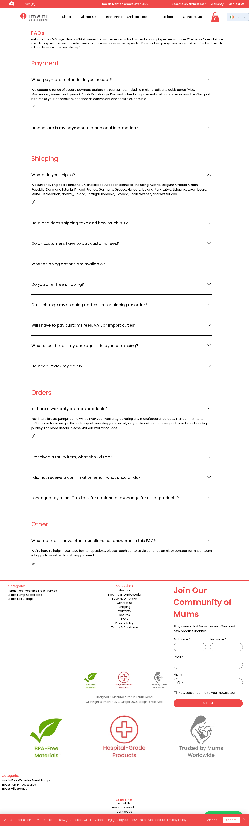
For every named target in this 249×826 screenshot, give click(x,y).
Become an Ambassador (124, 595)
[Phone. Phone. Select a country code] (180, 682)
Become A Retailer (124, 599)
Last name (218, 639)
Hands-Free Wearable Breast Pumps (32, 591)
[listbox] (37, 4)
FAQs (124, 619)
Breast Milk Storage (20, 599)
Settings (211, 820)
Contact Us (124, 603)
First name (182, 639)
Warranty (124, 611)
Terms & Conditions (124, 627)
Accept (231, 820)
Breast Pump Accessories (25, 595)
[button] (37, 4)
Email (178, 657)
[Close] (244, 820)
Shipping (124, 607)
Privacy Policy (124, 623)
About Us (124, 590)
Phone (178, 675)
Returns (124, 615)
